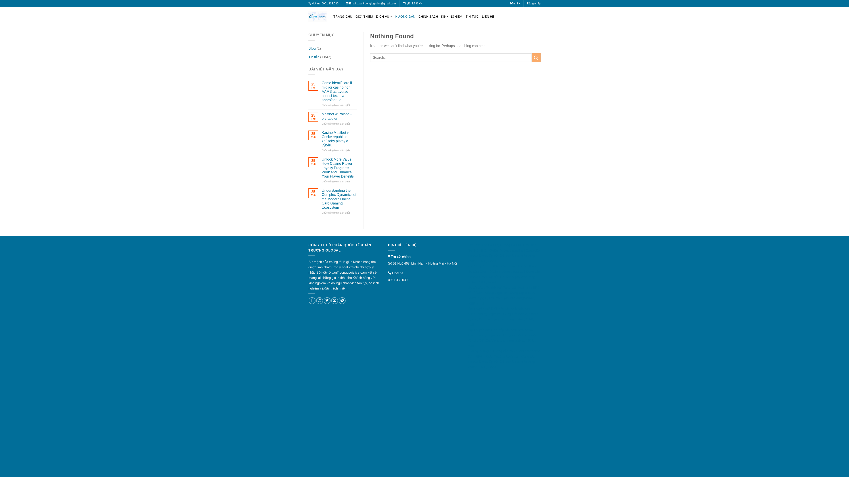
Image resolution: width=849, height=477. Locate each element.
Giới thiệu (364, 16)
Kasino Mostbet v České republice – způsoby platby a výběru (336, 139)
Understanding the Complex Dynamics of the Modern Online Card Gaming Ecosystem (339, 199)
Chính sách (428, 16)
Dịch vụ (382, 16)
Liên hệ (488, 16)
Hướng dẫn (405, 16)
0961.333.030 (330, 3)
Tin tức (472, 16)
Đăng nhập (534, 3)
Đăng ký (515, 3)
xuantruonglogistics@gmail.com (376, 3)
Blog (312, 48)
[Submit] (536, 57)
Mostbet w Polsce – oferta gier (337, 116)
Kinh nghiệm (451, 16)
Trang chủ (342, 16)
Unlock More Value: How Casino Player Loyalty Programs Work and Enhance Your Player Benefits (338, 167)
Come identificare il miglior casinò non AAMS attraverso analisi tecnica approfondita (337, 91)
